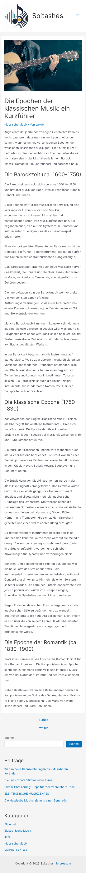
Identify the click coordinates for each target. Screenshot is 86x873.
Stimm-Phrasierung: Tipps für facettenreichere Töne (39, 787)
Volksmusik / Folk (15, 850)
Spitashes (47, 16)
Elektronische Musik (17, 830)
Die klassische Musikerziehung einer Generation (36, 800)
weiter (43, 728)
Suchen (9, 737)
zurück (43, 719)
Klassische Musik (15, 124)
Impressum (63, 863)
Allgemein (10, 824)
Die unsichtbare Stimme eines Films (28, 780)
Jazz (7, 837)
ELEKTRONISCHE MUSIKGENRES (26, 793)
